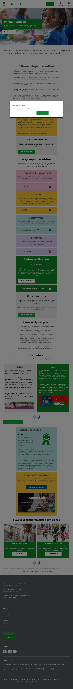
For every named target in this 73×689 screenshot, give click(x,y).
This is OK (42, 112)
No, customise (29, 112)
